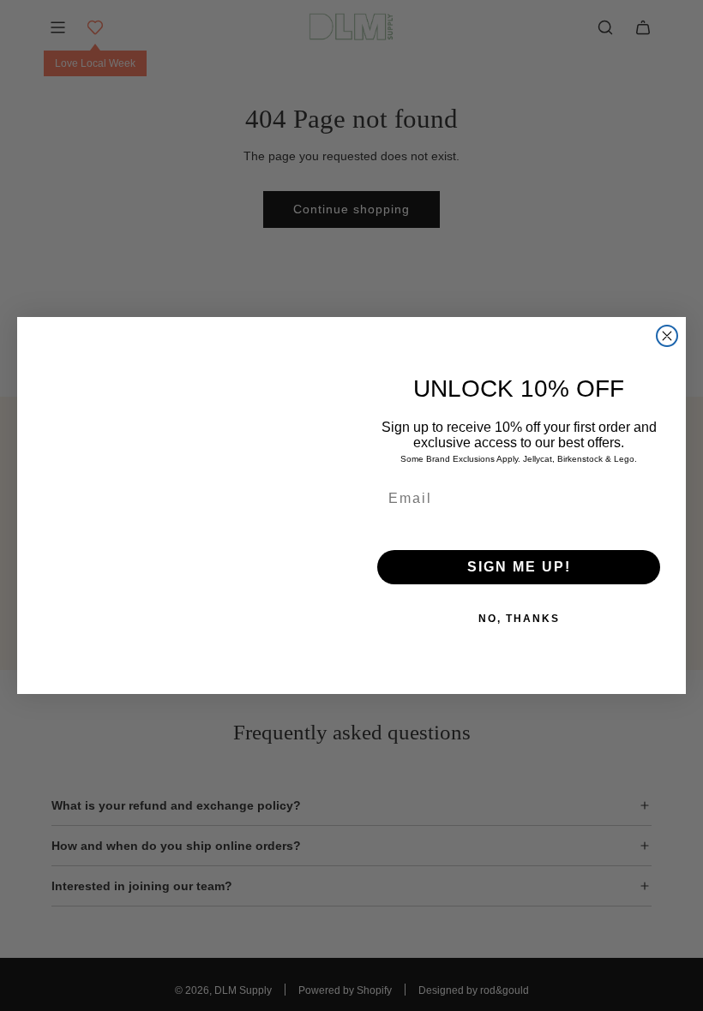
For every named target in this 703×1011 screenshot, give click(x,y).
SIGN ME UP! (519, 566)
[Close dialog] (667, 336)
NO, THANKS (519, 619)
